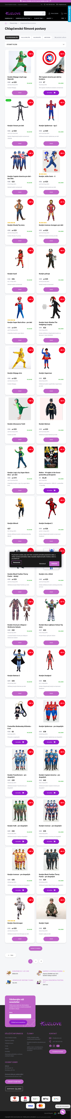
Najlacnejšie (25, 37)
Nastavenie (16, 562)
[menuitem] (9, 18)
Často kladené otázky (10, 4)
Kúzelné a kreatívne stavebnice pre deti (36, 1043)
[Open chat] (63, 1112)
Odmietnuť (42, 564)
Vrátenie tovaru (9, 1043)
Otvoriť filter (12, 44)
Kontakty (7, 1051)
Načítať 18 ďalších (35, 948)
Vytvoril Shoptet (48, 1113)
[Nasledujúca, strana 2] (36, 961)
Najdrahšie (37, 37)
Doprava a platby (22, 4)
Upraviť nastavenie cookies (43, 1117)
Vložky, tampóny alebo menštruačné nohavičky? (33, 1038)
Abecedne (47, 37)
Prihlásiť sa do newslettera (18, 1022)
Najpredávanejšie (12, 37)
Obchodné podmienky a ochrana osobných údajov (13, 1055)
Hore (12, 955)
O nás (6, 1046)
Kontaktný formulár (57, 1051)
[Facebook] (50, 1046)
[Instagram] (54, 1046)
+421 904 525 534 (57, 1041)
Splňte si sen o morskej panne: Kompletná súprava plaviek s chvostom (35, 1048)
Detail (19, 92)
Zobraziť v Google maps (14, 1081)
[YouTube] (58, 1046)
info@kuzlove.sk (57, 1038)
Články (7, 1048)
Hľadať (43, 13)
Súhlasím (54, 564)
